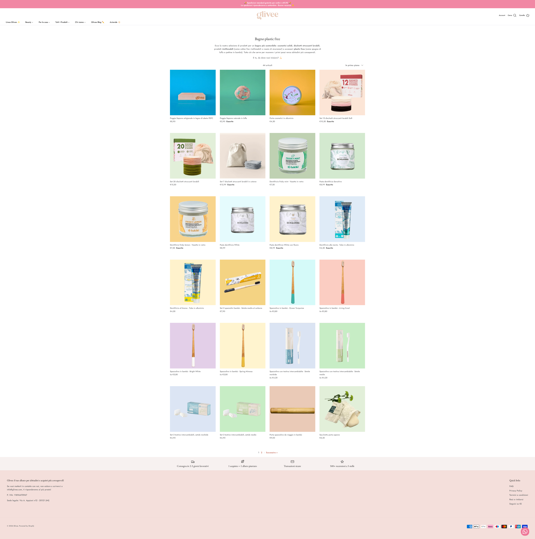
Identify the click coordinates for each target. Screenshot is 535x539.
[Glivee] (267, 15)
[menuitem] (13, 21)
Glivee (16, 526)
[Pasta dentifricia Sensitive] (342, 156)
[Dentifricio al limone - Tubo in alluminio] (193, 282)
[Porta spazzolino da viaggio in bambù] (292, 409)
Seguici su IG (515, 503)
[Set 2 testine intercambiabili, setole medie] (243, 409)
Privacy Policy (515, 490)
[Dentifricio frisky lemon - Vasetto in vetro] (193, 219)
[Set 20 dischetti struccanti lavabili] (193, 156)
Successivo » (272, 452)
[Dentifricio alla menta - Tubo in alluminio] (342, 219)
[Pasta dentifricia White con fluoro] (292, 219)
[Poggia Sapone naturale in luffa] (243, 92)
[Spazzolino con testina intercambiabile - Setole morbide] (292, 345)
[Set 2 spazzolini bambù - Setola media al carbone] (243, 282)
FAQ (511, 486)
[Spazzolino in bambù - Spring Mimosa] (243, 345)
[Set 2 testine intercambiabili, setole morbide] (193, 409)
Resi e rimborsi (516, 499)
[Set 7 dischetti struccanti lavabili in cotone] (243, 156)
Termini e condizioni (518, 495)
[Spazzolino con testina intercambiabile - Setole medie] (342, 345)
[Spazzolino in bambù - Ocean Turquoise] (292, 282)
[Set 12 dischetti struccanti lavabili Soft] (342, 92)
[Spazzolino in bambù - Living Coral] (342, 282)
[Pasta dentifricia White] (243, 219)
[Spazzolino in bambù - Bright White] (193, 345)
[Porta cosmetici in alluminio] (292, 92)
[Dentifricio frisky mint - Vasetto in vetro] (292, 156)
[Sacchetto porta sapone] (342, 409)
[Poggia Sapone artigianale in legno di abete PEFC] (193, 92)
